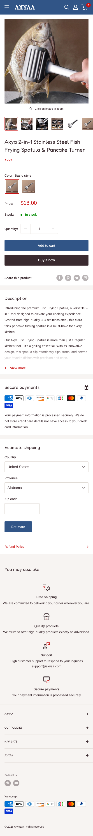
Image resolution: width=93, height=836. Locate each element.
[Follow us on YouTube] (16, 783)
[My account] (75, 7)
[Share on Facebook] (59, 278)
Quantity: (11, 229)
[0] (85, 7)
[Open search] (66, 7)
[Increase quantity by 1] (53, 229)
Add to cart (46, 245)
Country (10, 457)
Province (11, 478)
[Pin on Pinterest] (68, 278)
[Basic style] (12, 186)
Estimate (18, 527)
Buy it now (46, 260)
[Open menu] (7, 7)
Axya (8, 160)
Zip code (11, 499)
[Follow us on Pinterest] (8, 783)
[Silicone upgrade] (28, 186)
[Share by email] (85, 278)
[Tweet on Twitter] (77, 278)
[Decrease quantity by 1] (25, 229)
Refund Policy (14, 546)
